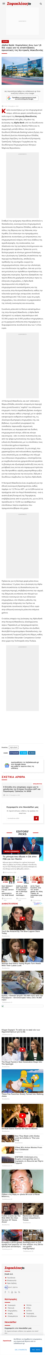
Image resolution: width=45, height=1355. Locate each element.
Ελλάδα (5, 41)
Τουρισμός (30, 1313)
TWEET (24, 753)
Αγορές (10, 1313)
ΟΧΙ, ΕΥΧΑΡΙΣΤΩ (21, 1350)
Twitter (9, 1292)
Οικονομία (11, 1305)
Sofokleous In (19, 4)
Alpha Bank (13, 747)
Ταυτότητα (11, 1278)
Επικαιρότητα (37, 784)
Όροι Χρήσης (12, 1283)
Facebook (6, 1292)
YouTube (12, 1292)
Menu (4, 3)
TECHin (29, 1305)
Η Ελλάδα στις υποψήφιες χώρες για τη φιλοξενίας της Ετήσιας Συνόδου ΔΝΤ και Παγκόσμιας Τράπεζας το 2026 (21, 789)
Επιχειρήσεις (12, 1311)
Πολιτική (11, 1308)
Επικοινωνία (11, 1280)
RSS (18, 1292)
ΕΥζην (28, 1308)
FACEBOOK (15, 753)
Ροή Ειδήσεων (31, 1316)
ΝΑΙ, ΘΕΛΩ (36, 1350)
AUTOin (29, 1311)
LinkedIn (15, 1292)
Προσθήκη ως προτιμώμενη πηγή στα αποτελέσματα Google (24, 98)
